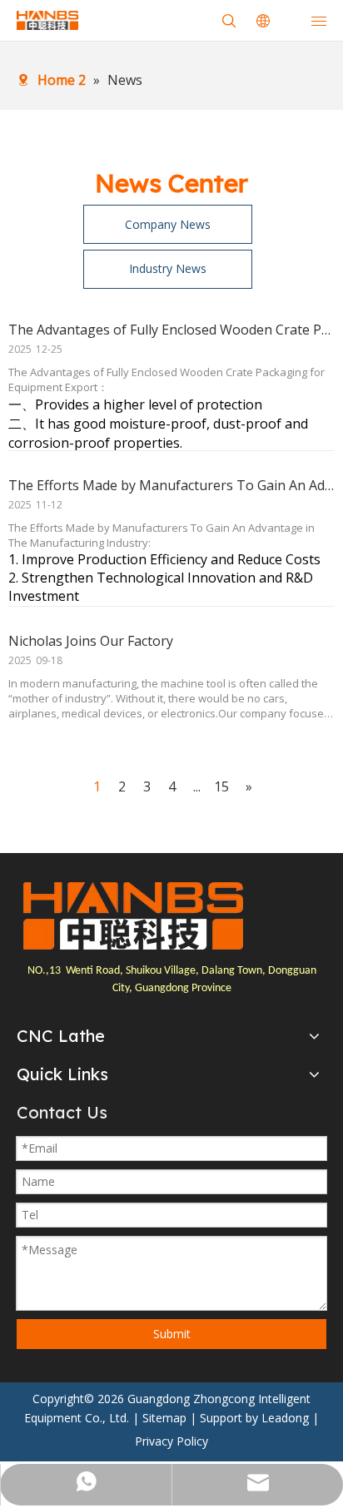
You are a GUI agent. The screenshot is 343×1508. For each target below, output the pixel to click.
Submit (172, 1334)
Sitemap (164, 1418)
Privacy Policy (171, 1441)
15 (221, 786)
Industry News (167, 268)
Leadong (285, 1418)
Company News (168, 224)
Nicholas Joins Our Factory (90, 641)
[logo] (133, 916)
